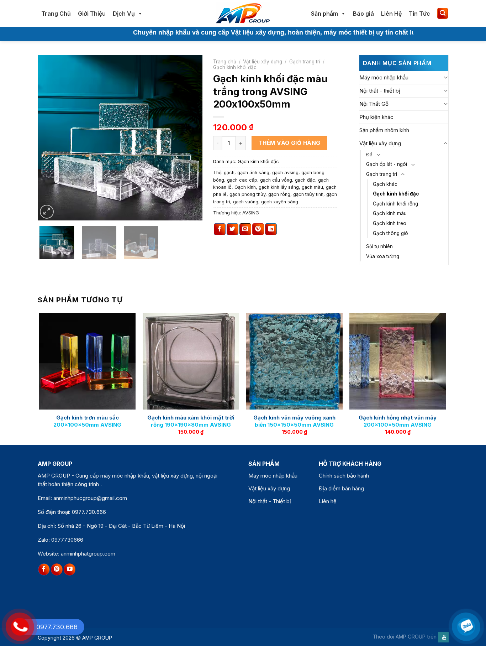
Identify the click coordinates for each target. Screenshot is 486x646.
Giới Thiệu (92, 13)
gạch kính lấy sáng (279, 187)
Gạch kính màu (390, 213)
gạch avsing (285, 172)
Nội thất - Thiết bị (269, 501)
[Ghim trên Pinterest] (258, 229)
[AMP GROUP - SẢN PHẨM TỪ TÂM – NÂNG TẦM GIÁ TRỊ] (243, 13)
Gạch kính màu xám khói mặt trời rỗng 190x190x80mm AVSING (190, 421)
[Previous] (49, 138)
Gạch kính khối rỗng (395, 204)
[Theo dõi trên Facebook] (44, 569)
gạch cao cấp (242, 180)
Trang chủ (224, 61)
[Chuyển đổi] (445, 77)
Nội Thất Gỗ (374, 103)
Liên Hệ (391, 13)
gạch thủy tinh (308, 194)
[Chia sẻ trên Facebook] (220, 229)
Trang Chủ (56, 13)
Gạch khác (385, 184)
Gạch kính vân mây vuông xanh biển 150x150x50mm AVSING (294, 421)
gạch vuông (245, 201)
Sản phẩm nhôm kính (384, 130)
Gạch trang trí (304, 61)
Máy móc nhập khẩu (383, 77)
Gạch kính (245, 187)
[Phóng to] (47, 212)
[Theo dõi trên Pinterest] (57, 569)
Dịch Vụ (124, 13)
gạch (229, 172)
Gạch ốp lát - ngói (386, 164)
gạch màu (312, 187)
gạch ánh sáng (253, 172)
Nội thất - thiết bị (379, 90)
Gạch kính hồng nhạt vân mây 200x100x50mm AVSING (398, 421)
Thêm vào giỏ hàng (290, 143)
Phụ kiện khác (376, 117)
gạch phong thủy (247, 194)
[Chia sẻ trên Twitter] (232, 229)
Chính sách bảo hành (344, 475)
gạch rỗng (279, 194)
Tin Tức (419, 13)
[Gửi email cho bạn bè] (245, 229)
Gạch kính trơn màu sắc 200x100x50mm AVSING (87, 421)
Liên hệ (328, 501)
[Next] (190, 138)
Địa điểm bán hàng (341, 488)
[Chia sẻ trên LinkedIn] (271, 229)
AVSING (250, 212)
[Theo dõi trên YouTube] (69, 569)
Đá (369, 154)
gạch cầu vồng (276, 180)
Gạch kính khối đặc (235, 67)
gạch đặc (305, 180)
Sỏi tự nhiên (379, 246)
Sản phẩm (324, 13)
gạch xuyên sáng (279, 201)
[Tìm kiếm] (442, 13)
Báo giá (363, 13)
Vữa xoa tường (382, 256)
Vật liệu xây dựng (262, 61)
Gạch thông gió (390, 233)
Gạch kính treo (389, 223)
